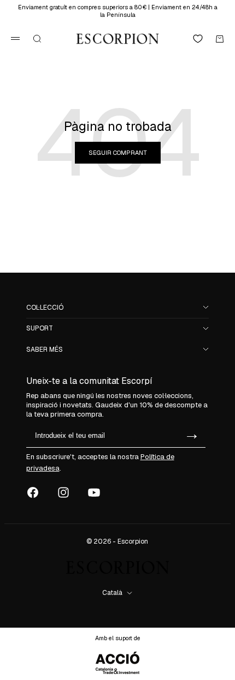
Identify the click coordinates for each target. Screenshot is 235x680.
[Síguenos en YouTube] (94, 492)
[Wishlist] (197, 38)
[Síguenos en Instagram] (63, 492)
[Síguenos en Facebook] (32, 492)
